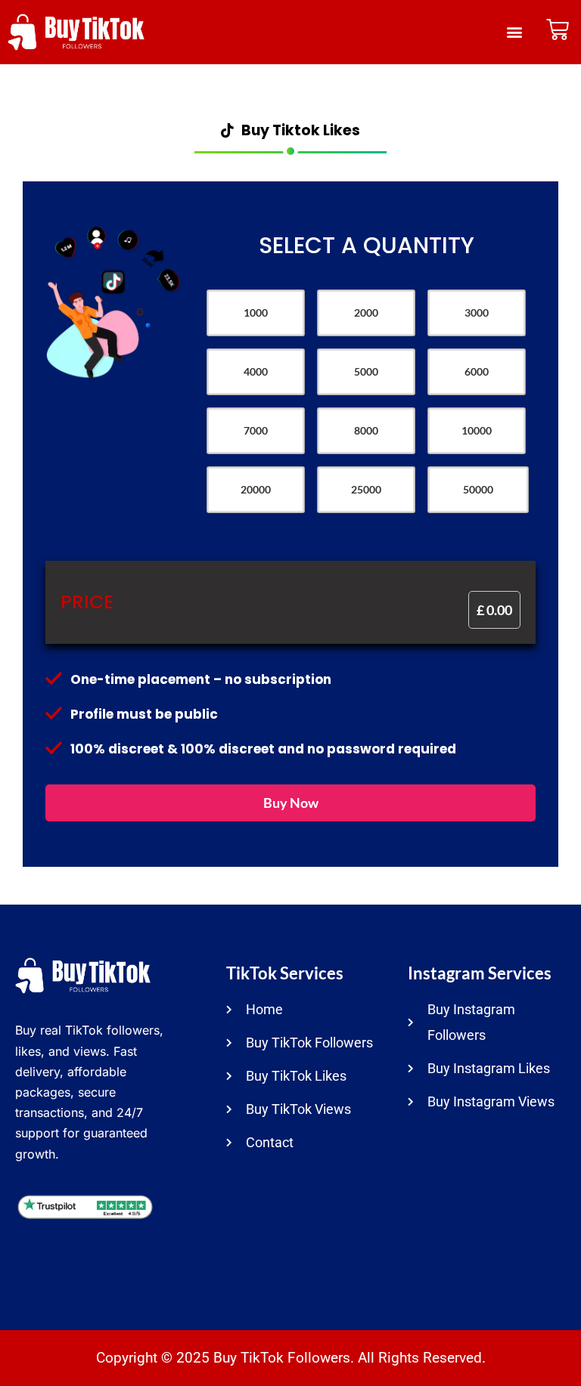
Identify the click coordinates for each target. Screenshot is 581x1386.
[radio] (255, 313)
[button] (514, 32)
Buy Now (290, 802)
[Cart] (557, 29)
